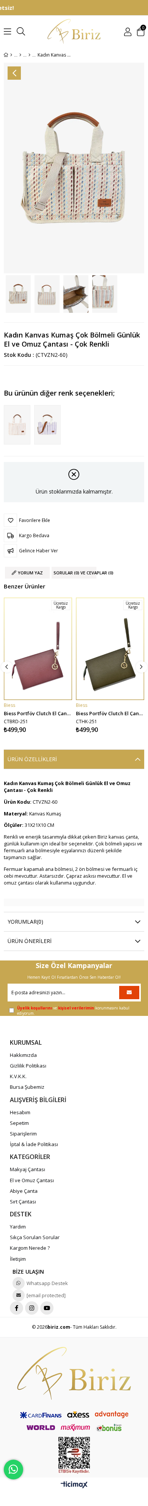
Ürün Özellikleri (32, 759)
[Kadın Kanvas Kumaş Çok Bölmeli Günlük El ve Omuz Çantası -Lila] (49, 425)
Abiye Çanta (24, 1190)
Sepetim (19, 1123)
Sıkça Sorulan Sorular (35, 1237)
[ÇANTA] (20, 55)
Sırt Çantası (23, 1201)
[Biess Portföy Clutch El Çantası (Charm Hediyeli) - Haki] (110, 649)
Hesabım (20, 1112)
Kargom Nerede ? (30, 1247)
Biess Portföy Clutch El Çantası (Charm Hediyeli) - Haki (110, 713)
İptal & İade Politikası (34, 1144)
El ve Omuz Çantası (32, 1180)
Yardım (18, 1226)
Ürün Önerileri (30, 941)
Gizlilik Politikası (28, 1065)
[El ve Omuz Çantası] (29, 55)
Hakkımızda (23, 1055)
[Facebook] (16, 1308)
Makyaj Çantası (27, 1169)
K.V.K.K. (18, 1076)
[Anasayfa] (11, 55)
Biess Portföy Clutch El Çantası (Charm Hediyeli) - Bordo (38, 713)
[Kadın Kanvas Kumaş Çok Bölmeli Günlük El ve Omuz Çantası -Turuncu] (19, 425)
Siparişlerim (23, 1133)
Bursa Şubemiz (27, 1086)
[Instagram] (31, 1308)
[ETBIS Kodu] (74, 1455)
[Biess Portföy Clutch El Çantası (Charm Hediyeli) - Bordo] (38, 649)
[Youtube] (47, 1308)
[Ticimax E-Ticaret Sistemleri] (74, 1485)
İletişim (18, 1258)
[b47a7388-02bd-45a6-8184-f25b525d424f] (74, 1373)
